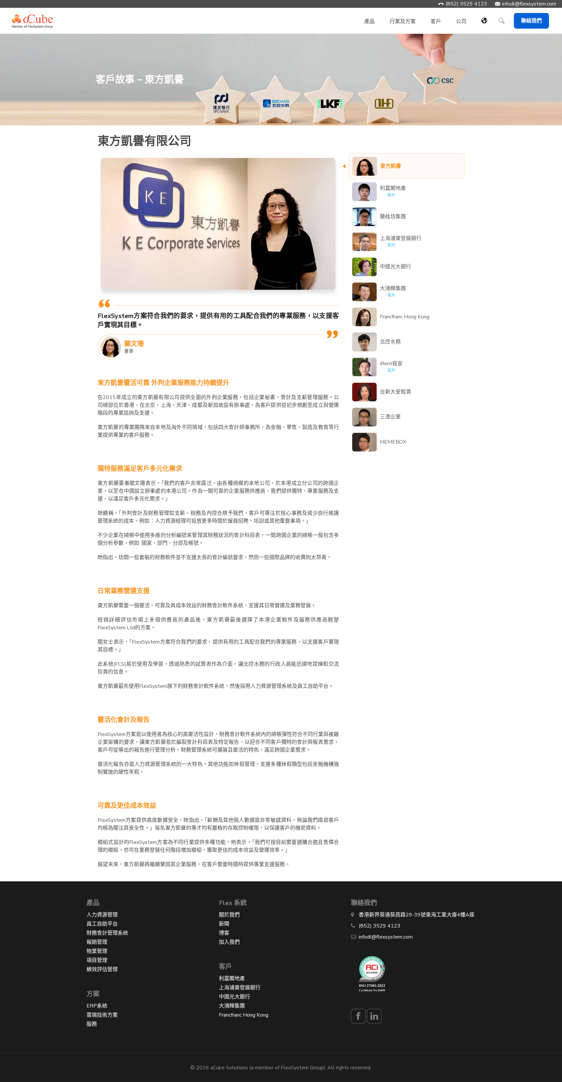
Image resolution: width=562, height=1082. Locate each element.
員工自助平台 (102, 924)
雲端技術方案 (102, 1015)
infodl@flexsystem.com (529, 3)
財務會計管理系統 (107, 933)
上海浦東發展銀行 (240, 987)
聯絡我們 (531, 20)
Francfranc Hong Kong (243, 1015)
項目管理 (97, 960)
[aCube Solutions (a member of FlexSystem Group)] (32, 17)
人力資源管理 (102, 914)
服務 (92, 1024)
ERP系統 (97, 1005)
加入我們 (229, 942)
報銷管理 (97, 942)
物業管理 (97, 951)
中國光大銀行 (234, 996)
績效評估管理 (102, 969)
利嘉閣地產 (232, 978)
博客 (224, 933)
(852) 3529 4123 (466, 3)
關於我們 (229, 914)
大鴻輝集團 (232, 1005)
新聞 (224, 924)
